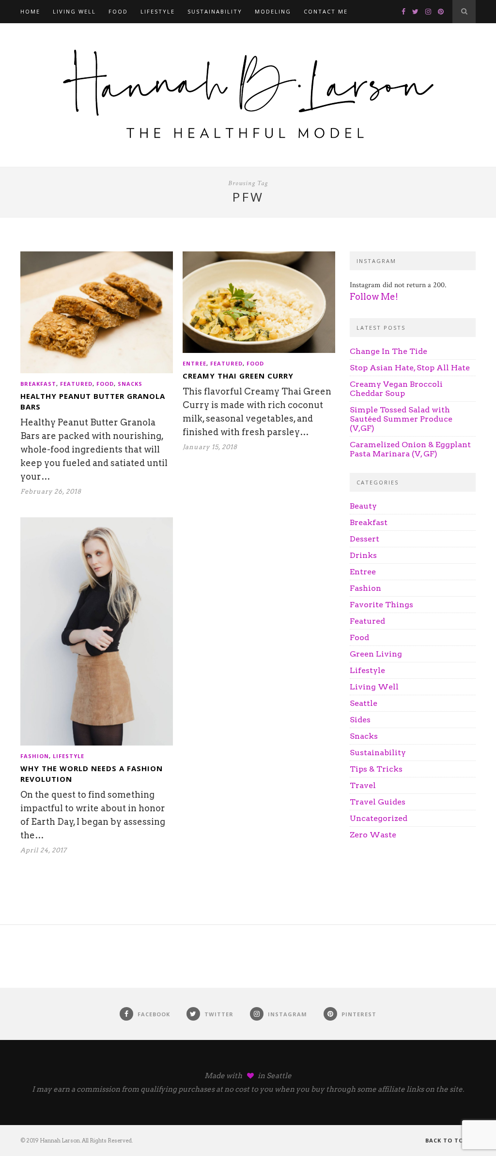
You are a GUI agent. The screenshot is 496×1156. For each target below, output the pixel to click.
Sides (360, 719)
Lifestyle (157, 11)
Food (118, 11)
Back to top (447, 1140)
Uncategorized (378, 818)
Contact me (326, 11)
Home (30, 11)
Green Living (376, 653)
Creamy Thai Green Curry (238, 375)
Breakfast (38, 383)
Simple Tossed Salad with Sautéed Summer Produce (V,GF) (401, 419)
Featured (76, 383)
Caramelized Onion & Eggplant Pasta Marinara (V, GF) (410, 449)
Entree (194, 363)
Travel (363, 785)
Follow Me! (374, 297)
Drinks (363, 555)
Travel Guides (377, 801)
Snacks (130, 383)
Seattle (363, 703)
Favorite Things (381, 604)
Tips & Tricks (376, 769)
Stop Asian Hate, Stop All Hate (410, 367)
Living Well (74, 11)
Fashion (34, 756)
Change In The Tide (388, 351)
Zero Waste (373, 834)
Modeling (273, 11)
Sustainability (214, 11)
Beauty (363, 506)
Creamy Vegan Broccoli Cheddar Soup (396, 389)
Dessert (364, 538)
